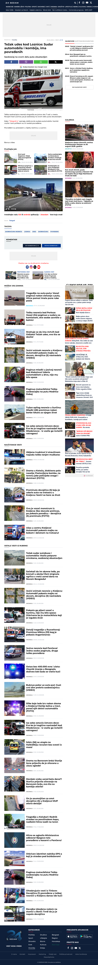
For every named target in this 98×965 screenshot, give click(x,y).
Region (46, 279)
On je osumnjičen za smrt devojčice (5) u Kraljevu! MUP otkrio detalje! (42, 801)
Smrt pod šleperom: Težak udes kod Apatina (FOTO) (24, 156)
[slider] (33, 206)
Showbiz (41, 7)
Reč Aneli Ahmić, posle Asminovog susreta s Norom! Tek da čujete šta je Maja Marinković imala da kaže (79, 173)
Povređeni (54, 232)
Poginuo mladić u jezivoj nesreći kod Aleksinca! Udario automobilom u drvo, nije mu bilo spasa (44, 374)
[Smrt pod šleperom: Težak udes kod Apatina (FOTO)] (10, 158)
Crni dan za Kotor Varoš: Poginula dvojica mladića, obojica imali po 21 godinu (51, 276)
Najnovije (9, 7)
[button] (33, 195)
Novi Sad (55, 944)
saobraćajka (43, 232)
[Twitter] (90, 2)
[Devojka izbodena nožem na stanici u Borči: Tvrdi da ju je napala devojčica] (14, 914)
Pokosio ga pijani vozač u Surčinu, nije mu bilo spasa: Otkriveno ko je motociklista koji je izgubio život (44, 614)
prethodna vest (23, 272)
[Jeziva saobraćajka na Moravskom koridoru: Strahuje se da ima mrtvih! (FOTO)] (40, 158)
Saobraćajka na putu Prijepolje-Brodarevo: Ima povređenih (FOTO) (55, 168)
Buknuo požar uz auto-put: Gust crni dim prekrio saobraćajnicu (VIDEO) (43, 687)
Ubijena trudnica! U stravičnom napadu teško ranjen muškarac (43, 453)
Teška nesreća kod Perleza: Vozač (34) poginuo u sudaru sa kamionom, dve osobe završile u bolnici (43, 316)
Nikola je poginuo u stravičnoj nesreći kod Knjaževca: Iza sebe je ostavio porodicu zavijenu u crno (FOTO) (25, 168)
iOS (19, 214)
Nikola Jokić (47, 10)
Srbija (89, 7)
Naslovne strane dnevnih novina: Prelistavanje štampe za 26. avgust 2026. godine (79, 144)
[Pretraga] (75, 3)
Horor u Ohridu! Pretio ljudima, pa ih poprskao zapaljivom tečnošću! (81, 70)
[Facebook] (79, 2)
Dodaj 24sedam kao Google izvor (35, 67)
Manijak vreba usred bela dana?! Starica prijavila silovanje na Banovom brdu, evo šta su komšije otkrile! (44, 783)
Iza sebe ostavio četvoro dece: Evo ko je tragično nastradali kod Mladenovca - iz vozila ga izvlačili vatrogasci (44, 430)
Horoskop (56, 941)
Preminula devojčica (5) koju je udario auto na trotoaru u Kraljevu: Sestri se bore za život (43, 492)
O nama (14, 954)
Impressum (32, 954)
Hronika (54, 7)
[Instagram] (83, 2)
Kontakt (22, 954)
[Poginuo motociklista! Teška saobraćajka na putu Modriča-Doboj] (14, 394)
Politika (28, 7)
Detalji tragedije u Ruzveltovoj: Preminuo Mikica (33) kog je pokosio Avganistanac (43, 632)
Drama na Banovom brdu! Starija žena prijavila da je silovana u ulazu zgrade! (44, 763)
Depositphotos (49, 957)
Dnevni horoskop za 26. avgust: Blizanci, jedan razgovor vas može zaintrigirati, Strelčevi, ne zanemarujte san (81, 79)
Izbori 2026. (10, 10)
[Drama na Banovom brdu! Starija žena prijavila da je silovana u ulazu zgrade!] (14, 765)
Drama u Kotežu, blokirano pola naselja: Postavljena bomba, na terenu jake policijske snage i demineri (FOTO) (43, 475)
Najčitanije (79, 41)
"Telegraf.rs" (13, 121)
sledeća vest (49, 272)
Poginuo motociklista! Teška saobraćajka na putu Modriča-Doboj (42, 392)
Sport (34, 7)
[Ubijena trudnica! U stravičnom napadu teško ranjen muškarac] (14, 457)
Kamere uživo (19, 7)
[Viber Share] (26, 62)
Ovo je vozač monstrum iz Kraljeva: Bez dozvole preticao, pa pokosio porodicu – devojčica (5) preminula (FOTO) (43, 512)
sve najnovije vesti (79, 87)
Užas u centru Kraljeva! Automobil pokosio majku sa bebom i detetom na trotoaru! (42, 530)
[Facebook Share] (11, 62)
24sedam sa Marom (21, 10)
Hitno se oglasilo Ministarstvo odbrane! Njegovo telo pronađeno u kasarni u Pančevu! (44, 838)
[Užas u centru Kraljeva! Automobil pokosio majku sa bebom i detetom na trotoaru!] (14, 532)
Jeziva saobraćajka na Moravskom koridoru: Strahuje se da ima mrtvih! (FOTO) (55, 156)
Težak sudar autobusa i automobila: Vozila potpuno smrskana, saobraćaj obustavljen (44, 556)
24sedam (44, 214)
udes (34, 232)
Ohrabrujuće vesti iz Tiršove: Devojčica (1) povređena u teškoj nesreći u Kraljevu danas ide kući (44, 893)
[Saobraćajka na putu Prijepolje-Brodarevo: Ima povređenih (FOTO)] (40, 170)
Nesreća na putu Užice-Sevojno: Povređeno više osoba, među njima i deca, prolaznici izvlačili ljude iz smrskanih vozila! (24, 276)
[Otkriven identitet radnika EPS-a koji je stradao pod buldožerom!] (14, 858)
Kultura (82, 7)
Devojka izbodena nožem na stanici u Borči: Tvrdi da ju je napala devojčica (41, 912)
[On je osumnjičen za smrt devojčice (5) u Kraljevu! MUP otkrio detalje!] (14, 803)
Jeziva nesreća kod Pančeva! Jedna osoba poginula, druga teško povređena (42, 651)
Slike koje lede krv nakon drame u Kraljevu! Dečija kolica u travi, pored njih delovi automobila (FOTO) (43, 707)
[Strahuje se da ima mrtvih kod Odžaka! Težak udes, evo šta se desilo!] (14, 336)
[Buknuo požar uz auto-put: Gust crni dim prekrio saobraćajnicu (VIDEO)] (14, 689)
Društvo (61, 7)
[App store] (72, 936)
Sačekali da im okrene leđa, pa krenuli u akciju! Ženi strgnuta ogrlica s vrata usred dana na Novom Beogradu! (43, 575)
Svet (48, 7)
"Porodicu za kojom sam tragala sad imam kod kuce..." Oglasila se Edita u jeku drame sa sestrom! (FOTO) (79, 202)
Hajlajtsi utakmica (35, 10)
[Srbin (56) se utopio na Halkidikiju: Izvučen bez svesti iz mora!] (14, 747)
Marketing (42, 954)
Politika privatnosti (65, 954)
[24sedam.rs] (12, 3)
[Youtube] (38, 267)
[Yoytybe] (87, 2)
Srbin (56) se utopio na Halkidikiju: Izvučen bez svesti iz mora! (44, 745)
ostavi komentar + (51, 246)
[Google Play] (86, 936)
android (27, 214)
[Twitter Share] (56, 62)
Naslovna (7, 40)
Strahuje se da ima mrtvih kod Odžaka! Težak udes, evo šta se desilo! (43, 334)
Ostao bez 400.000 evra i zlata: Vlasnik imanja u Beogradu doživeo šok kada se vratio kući (43, 669)
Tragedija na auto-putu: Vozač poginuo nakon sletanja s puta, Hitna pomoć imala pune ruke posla (43, 297)
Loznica (27, 232)
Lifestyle (68, 7)
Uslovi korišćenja (81, 954)
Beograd (29, 306)
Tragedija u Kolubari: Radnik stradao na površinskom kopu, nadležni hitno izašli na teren (42, 819)
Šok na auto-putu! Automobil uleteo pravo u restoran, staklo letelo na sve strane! (81, 62)
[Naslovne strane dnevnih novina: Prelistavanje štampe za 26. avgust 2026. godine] (79, 132)
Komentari (89, 41)
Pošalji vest (52, 954)
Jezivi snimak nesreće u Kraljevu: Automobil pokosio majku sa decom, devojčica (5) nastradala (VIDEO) (44, 354)
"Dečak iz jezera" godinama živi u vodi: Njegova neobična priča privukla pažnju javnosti (81, 48)
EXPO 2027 (88, 10)
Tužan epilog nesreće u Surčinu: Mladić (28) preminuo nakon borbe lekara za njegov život (43, 410)
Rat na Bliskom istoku (59, 10)
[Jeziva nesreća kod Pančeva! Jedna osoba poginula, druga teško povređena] (14, 653)
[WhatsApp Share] (41, 62)
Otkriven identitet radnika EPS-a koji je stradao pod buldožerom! (44, 855)
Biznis (75, 7)
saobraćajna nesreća (13, 232)
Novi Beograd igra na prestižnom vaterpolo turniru (80, 55)
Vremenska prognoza (76, 10)
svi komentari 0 (32, 246)
